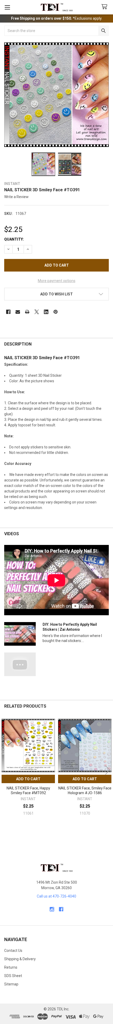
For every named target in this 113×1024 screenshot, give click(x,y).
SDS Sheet (13, 976)
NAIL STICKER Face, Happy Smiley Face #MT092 (28, 790)
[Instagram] (52, 909)
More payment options (56, 281)
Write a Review (16, 197)
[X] (37, 312)
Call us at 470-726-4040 (56, 896)
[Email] (18, 312)
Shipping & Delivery (20, 959)
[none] (56, 95)
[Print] (27, 312)
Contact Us (13, 950)
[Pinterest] (56, 312)
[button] (56, 294)
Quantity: (14, 239)
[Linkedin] (46, 312)
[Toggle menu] (7, 7)
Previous (5, 770)
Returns (10, 967)
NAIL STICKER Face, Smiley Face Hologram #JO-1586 (84, 790)
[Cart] (105, 7)
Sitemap (11, 984)
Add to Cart (28, 779)
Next (107, 770)
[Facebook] (8, 312)
